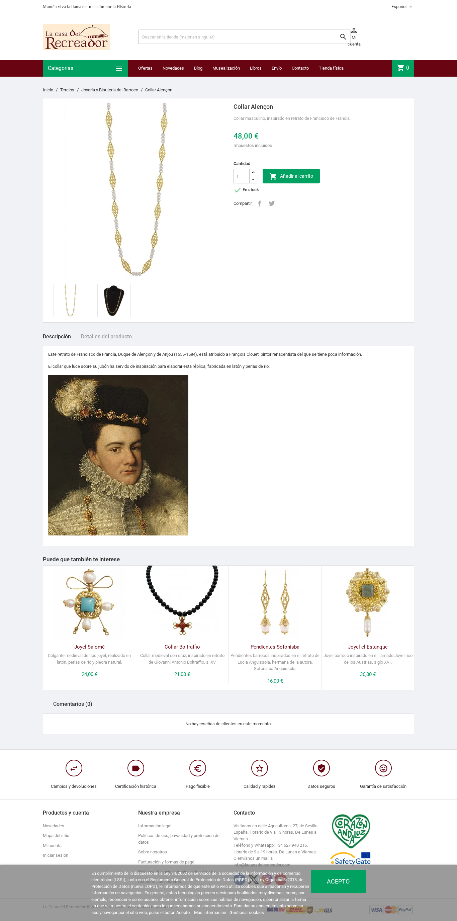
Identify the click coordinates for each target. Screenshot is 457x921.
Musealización (226, 68)
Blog (198, 68)
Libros (256, 68)
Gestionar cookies (247, 912)
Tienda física (331, 68)
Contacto (300, 68)
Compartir (260, 203)
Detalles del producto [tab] (106, 336)
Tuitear (272, 203)
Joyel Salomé (89, 647)
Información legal (154, 825)
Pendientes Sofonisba (275, 647)
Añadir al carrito (291, 176)
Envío (277, 68)
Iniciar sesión (55, 855)
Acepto (338, 881)
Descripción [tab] (57, 336)
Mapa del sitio (56, 835)
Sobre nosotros (152, 851)
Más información (210, 912)
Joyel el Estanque (368, 647)
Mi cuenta (52, 845)
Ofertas (145, 68)
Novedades (173, 68)
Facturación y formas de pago (166, 861)
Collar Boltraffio (182, 647)
